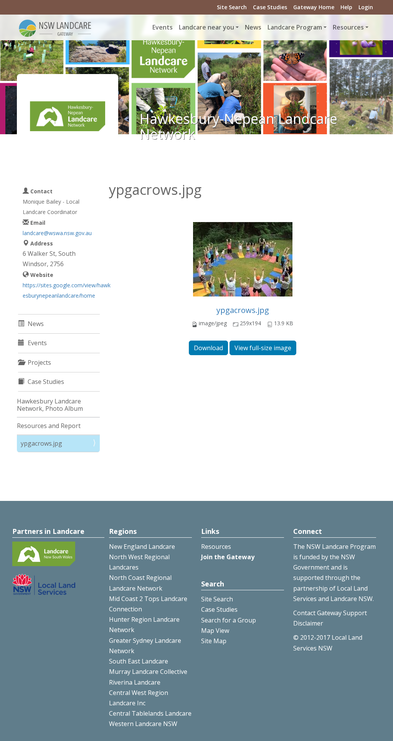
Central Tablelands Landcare (150, 713)
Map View (215, 630)
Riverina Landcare (134, 682)
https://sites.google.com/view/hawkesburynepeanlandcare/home (67, 290)
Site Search (232, 7)
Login (365, 7)
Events (162, 27)
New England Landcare (142, 546)
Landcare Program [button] (295, 27)
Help (346, 7)
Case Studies (270, 7)
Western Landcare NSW (143, 724)
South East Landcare (138, 661)
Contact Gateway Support (330, 613)
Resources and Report (49, 426)
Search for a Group (228, 620)
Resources (216, 546)
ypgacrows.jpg (242, 310)
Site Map (213, 641)
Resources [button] (348, 27)
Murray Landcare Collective (148, 671)
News (253, 27)
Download (208, 348)
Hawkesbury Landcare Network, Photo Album (50, 405)
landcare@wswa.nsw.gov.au (57, 233)
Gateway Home (313, 7)
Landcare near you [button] (206, 27)
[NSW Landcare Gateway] (55, 27)
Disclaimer (308, 623)
